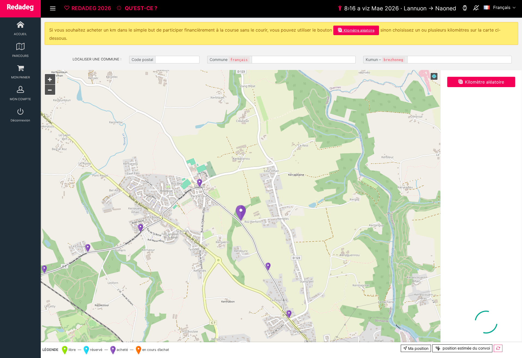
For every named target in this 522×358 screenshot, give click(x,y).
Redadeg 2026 (91, 8)
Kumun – (384, 59)
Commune (229, 59)
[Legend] (434, 76)
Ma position (417, 348)
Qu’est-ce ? (140, 8)
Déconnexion (20, 120)
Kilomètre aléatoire (359, 30)
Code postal (142, 59)
